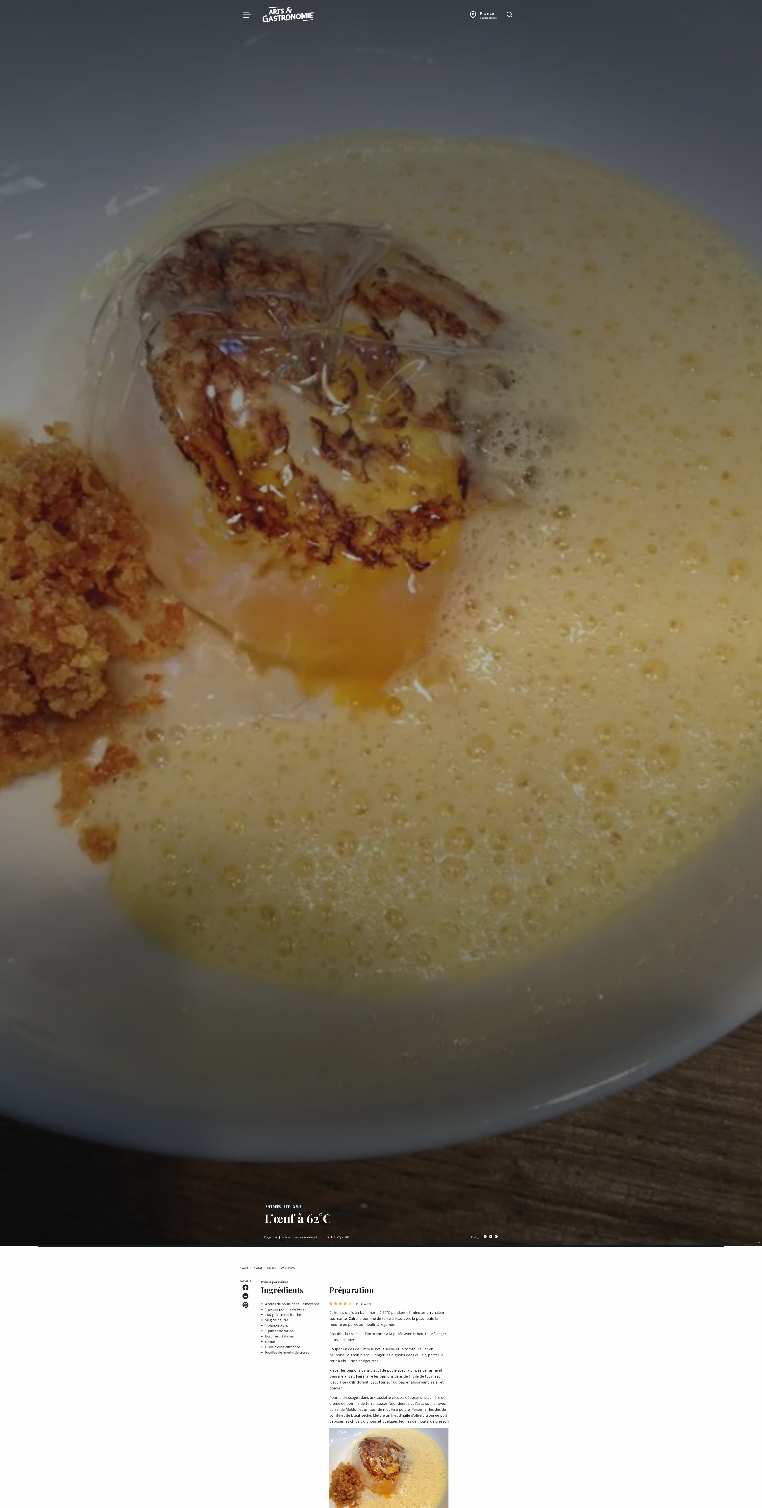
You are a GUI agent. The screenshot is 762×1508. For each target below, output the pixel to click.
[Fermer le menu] (246, 14)
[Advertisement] (490, 1304)
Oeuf (297, 1206)
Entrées (273, 1206)
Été (287, 1206)
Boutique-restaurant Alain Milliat (299, 1237)
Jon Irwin (273, 1237)
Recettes (257, 1267)
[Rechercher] (509, 15)
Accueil (244, 1267)
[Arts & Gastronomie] (288, 15)
